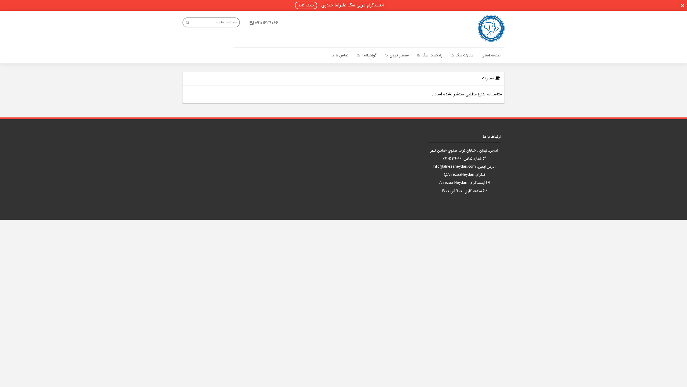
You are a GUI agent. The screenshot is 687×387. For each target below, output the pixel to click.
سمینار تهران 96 (397, 55)
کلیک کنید (306, 5)
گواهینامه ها (367, 55)
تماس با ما (340, 55)
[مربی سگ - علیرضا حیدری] (491, 28)
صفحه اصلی (490, 55)
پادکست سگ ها (430, 55)
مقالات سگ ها (462, 55)
